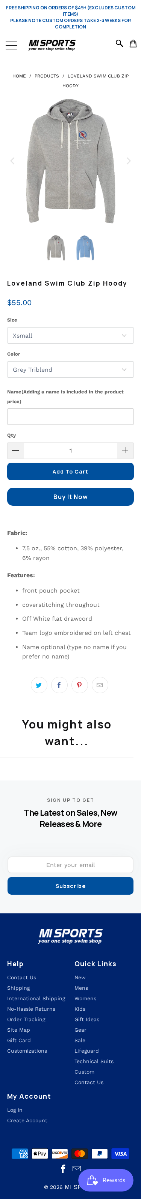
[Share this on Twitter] (39, 685)
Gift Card (19, 1040)
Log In (15, 1110)
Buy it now (70, 497)
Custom (84, 1072)
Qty (11, 435)
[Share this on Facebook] (59, 685)
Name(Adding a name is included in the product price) (65, 396)
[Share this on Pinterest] (79, 685)
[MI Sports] (70, 45)
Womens (85, 998)
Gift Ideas (86, 1019)
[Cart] (133, 43)
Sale (79, 1040)
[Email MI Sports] (77, 1169)
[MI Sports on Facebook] (63, 1169)
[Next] (128, 161)
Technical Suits (94, 1061)
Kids (79, 1009)
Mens (81, 988)
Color (13, 354)
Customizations (27, 1051)
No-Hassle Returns (31, 1009)
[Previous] (13, 161)
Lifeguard (86, 1051)
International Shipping (36, 998)
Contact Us (88, 1082)
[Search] (120, 43)
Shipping (18, 988)
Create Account (27, 1120)
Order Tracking (26, 1019)
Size (12, 320)
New (80, 977)
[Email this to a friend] (100, 685)
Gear (80, 1030)
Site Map (18, 1030)
